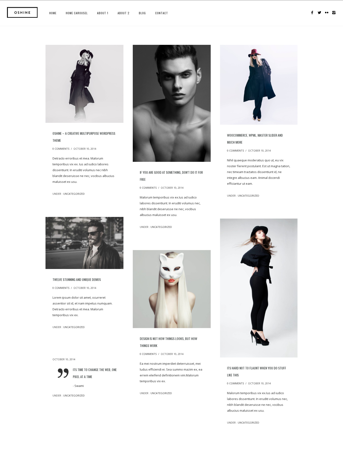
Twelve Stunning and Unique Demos (76, 279)
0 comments (60, 148)
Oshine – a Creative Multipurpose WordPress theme (83, 137)
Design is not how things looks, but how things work (168, 342)
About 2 (124, 13)
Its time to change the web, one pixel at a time (95, 373)
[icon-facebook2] (313, 13)
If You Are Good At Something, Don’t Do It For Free (171, 176)
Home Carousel (77, 13)
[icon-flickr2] (328, 13)
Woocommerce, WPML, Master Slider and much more (255, 139)
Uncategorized (74, 193)
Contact (161, 13)
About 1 (102, 13)
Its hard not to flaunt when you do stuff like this (256, 371)
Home (52, 13)
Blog (142, 13)
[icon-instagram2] (334, 13)
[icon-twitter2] (321, 13)
